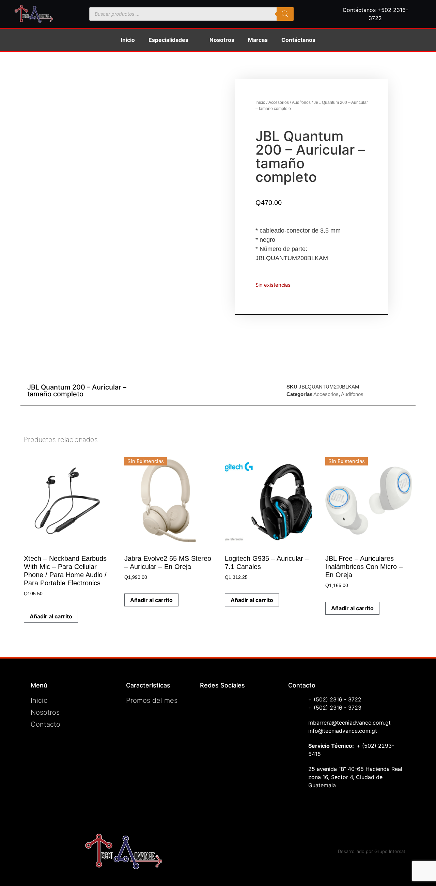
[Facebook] (208, 703)
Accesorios (278, 102)
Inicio (128, 39)
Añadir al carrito (151, 600)
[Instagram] (208, 720)
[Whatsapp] (208, 737)
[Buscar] (285, 14)
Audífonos (301, 102)
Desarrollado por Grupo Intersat (371, 851)
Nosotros (221, 39)
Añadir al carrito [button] (51, 616)
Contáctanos (298, 39)
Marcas (258, 39)
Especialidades (168, 39)
